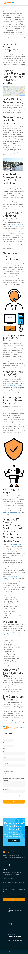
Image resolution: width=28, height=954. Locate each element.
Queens (17, 105)
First (4, 742)
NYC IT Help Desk (17, 224)
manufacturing (10, 632)
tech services (6, 512)
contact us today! (20, 723)
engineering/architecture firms (11, 634)
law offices (12, 138)
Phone (5, 757)
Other (5, 776)
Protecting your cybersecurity (13, 385)
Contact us (14, 840)
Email (5, 751)
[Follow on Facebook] (4, 865)
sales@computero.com (14, 924)
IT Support (6, 773)
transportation (18, 632)
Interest (5, 769)
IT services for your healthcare (15, 544)
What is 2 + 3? (7, 789)
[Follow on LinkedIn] (7, 865)
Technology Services (8, 771)
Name (5, 737)
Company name (7, 763)
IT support (14, 512)
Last (4, 748)
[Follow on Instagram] (9, 865)
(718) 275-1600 (12, 910)
